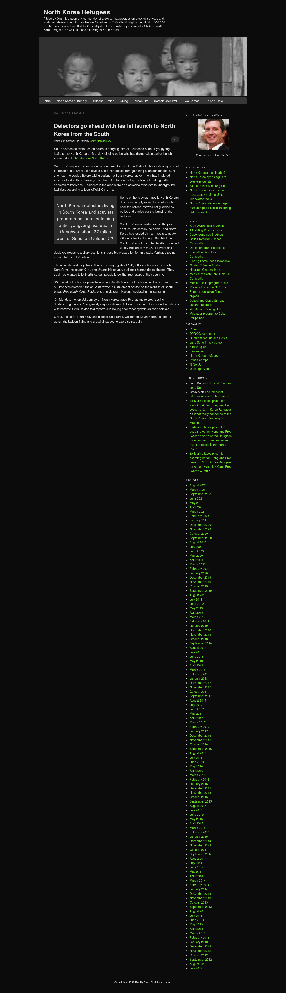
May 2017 (196, 713)
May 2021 (196, 503)
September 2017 (201, 696)
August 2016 (198, 753)
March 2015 (198, 828)
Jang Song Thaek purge (206, 342)
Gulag (124, 100)
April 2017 (196, 718)
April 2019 (196, 612)
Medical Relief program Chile (209, 283)
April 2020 (196, 560)
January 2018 (199, 678)
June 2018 (197, 656)
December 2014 (200, 841)
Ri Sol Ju (195, 364)
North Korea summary (72, 100)
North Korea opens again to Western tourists (208, 179)
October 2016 (199, 744)
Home (46, 100)
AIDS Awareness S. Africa (207, 226)
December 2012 (200, 946)
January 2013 (199, 942)
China (193, 329)
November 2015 (200, 792)
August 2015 (198, 806)
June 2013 (197, 920)
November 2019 (200, 582)
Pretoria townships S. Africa (208, 287)
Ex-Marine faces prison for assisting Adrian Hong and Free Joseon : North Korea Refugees (211, 405)
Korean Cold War (165, 100)
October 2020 (199, 533)
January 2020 (199, 573)
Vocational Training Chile (206, 309)
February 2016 (199, 779)
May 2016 (196, 766)
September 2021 (201, 494)
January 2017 (199, 731)
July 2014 (196, 863)
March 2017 (198, 722)
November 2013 (200, 898)
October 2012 (199, 955)
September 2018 (201, 643)
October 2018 (199, 639)
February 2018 (199, 674)
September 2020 (201, 538)
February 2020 (199, 568)
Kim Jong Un (198, 347)
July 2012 (196, 968)
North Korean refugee (204, 355)
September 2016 (201, 748)
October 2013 (199, 902)
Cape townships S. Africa (206, 234)
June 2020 (197, 551)
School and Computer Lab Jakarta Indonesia (207, 302)
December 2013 (200, 893)
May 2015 (196, 819)
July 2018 (196, 652)
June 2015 (197, 814)
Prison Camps (199, 360)
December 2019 (200, 577)
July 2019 (196, 599)
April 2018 (196, 665)
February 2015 (199, 832)
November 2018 (200, 634)
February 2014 (199, 885)
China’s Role (214, 100)
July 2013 (196, 915)
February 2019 (199, 621)
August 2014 (198, 858)
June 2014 (197, 867)
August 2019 (198, 595)
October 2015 (199, 797)
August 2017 (198, 700)
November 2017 (200, 687)
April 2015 (196, 823)
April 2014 (196, 876)
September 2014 (201, 854)
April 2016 (196, 770)
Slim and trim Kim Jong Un (207, 186)
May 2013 (196, 924)
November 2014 (200, 845)
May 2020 (196, 555)
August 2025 (198, 485)
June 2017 (197, 709)
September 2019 (201, 590)
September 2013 (201, 907)
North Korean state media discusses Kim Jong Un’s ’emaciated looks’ (207, 194)
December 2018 (200, 630)
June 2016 (197, 762)
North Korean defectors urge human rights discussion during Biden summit (210, 207)
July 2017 (196, 705)
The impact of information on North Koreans (209, 394)
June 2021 (197, 498)
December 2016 (200, 735)
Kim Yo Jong (198, 351)
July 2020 (196, 546)
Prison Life (141, 100)
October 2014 (199, 849)
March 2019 (198, 617)
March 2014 (198, 880)
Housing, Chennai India (205, 269)
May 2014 (196, 871)
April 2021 (196, 507)
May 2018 (196, 661)
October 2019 (199, 586)
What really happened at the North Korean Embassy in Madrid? (210, 418)
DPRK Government (202, 333)
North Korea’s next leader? (207, 172)
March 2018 (198, 669)
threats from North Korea (91, 158)
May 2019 (196, 608)
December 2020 (200, 525)
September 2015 (201, 801)
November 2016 (200, 740)
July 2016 (196, 757)
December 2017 (200, 683)
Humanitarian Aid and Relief (208, 338)
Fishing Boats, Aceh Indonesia (210, 261)
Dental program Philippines (207, 247)
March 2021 (198, 511)
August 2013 (198, 911)
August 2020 (198, 542)
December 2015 (200, 788)
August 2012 (198, 964)
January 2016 (199, 784)
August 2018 (198, 647)
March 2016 (198, 775)
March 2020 (198, 564)
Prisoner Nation (103, 100)
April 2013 (196, 929)
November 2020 (200, 529)
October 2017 (199, 691)
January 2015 (199, 836)
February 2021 (199, 516)
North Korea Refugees (77, 11)
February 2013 (199, 937)
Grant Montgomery (100, 140)
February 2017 (199, 727)
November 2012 (200, 950)
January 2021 (199, 520)
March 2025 (198, 489)
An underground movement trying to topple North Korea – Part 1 (210, 444)
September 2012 (201, 959)
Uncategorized (199, 369)
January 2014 (199, 889)
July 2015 (196, 810)
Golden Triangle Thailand (206, 265)
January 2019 (199, 626)
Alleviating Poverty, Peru (206, 230)
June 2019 (197, 604)
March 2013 (198, 933)
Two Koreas (191, 100)
